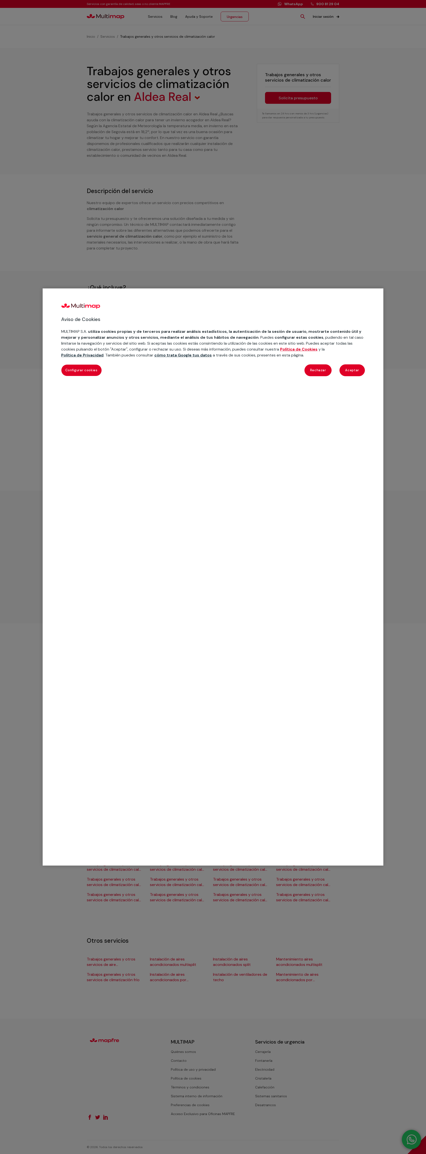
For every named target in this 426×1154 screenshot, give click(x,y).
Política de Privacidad (82, 355)
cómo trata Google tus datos (183, 355)
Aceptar (352, 370)
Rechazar (318, 370)
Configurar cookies (81, 370)
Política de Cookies (299, 349)
